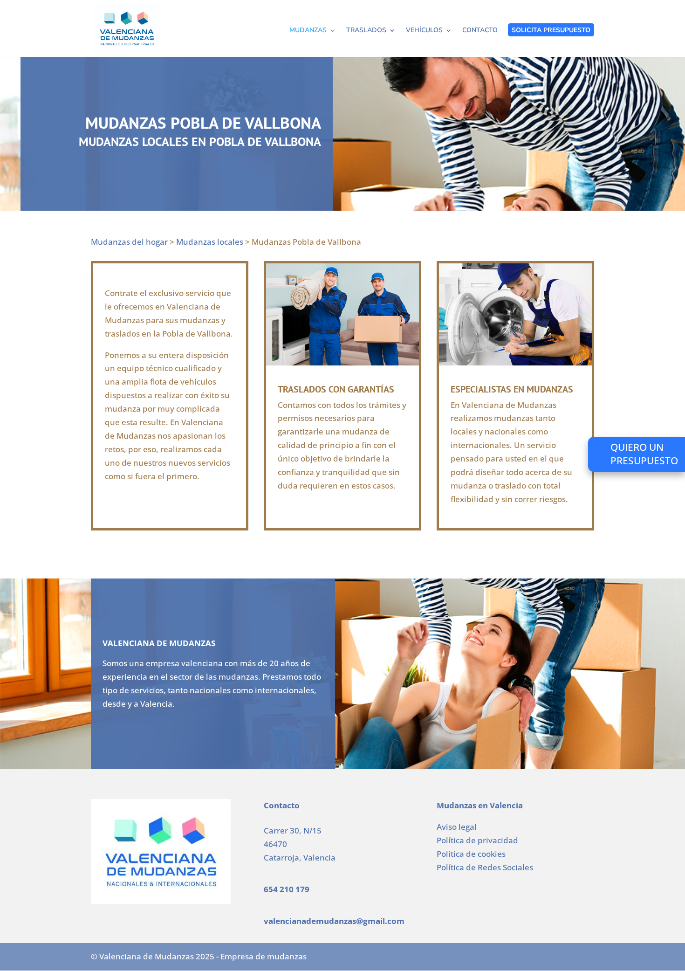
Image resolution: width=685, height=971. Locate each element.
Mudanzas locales (209, 241)
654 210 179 (286, 889)
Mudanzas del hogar (129, 241)
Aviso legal (457, 826)
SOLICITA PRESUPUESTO (551, 30)
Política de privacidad (477, 840)
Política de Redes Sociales (485, 867)
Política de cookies (471, 853)
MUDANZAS (308, 30)
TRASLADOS (366, 30)
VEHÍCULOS (424, 30)
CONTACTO (480, 30)
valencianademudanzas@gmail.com (334, 921)
